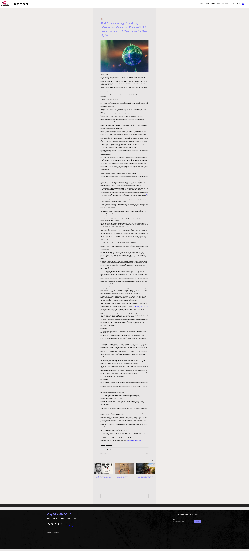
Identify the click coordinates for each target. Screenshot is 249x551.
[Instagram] (24, 4)
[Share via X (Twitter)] (104, 449)
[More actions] (147, 19)
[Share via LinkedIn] (107, 449)
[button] (243, 3)
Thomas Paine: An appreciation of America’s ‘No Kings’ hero (123, 476)
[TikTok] (15, 4)
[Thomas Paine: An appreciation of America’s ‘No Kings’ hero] (124, 468)
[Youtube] (21, 4)
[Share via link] (110, 449)
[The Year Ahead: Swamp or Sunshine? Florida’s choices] (145, 468)
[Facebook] (27, 4)
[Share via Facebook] (101, 449)
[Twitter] (18, 4)
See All (153, 460)
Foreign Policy (109, 445)
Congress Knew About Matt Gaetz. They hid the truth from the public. (103, 476)
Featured (103, 445)
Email (173, 519)
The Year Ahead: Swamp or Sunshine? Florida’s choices (145, 476)
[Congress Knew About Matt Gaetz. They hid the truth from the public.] (103, 468)
